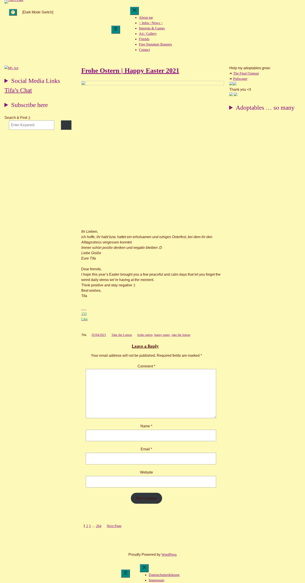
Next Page (114, 526)
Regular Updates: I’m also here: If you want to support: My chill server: (32, 81)
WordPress (169, 554)
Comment (146, 366)
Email (146, 449)
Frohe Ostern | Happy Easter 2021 (130, 70)
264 (98, 526)
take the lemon (181, 335)
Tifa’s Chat (18, 90)
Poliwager (240, 79)
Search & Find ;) (17, 118)
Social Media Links (35, 80)
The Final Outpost (246, 73)
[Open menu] (115, 29)
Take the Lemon (121, 335)
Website (146, 472)
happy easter (162, 335)
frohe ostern (144, 335)
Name (146, 426)
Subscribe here (29, 104)
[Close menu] (134, 11)
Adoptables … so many (265, 107)
